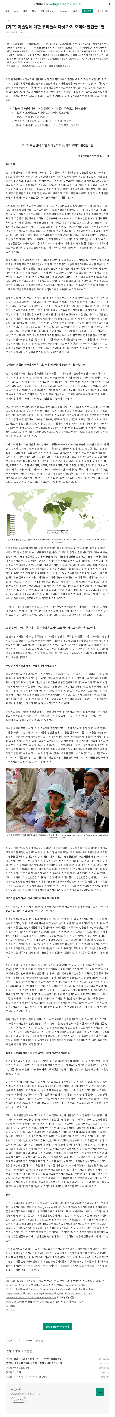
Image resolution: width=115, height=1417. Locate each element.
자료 (25, 11)
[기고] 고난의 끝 (13, 1372)
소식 (16, 11)
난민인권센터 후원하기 (57, 1326)
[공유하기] (15, 1340)
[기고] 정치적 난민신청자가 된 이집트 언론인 (27, 1376)
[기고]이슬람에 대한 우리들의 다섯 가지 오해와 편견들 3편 (33, 1358)
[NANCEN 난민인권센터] (57, 4)
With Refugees (48, 11)
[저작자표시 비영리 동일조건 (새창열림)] (39, 1340)
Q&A (75, 11)
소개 (7, 11)
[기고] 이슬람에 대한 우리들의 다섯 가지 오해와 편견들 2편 (34, 1363)
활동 (34, 11)
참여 (9, 1351)
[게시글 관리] (19, 1340)
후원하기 (87, 11)
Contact (64, 11)
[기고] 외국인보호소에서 (17, 1367)
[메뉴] (6, 4)
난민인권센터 (18, 1389)
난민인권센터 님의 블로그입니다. (25, 1394)
